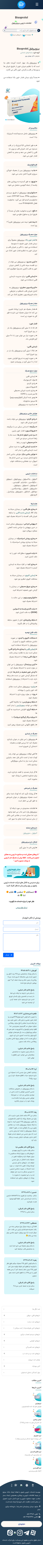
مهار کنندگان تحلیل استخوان (30, 1372)
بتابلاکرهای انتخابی (26, 53)
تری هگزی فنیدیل (35, 1452)
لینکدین (20, 892)
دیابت (33, 686)
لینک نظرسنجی (21, 907)
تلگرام (11, 892)
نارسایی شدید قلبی (23, 512)
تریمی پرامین (37, 1420)
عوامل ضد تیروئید (34, 1360)
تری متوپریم (37, 1436)
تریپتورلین (38, 1403)
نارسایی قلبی (31, 649)
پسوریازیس (20, 705)
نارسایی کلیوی (30, 575)
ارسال (8, 955)
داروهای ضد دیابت (33, 1322)
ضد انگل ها (36, 1309)
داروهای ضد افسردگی (33, 1347)
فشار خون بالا (31, 240)
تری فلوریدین (37, 1468)
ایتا (24, 895)
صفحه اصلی (27, 35)
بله (18, 895)
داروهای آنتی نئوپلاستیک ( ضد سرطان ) (27, 1328)
